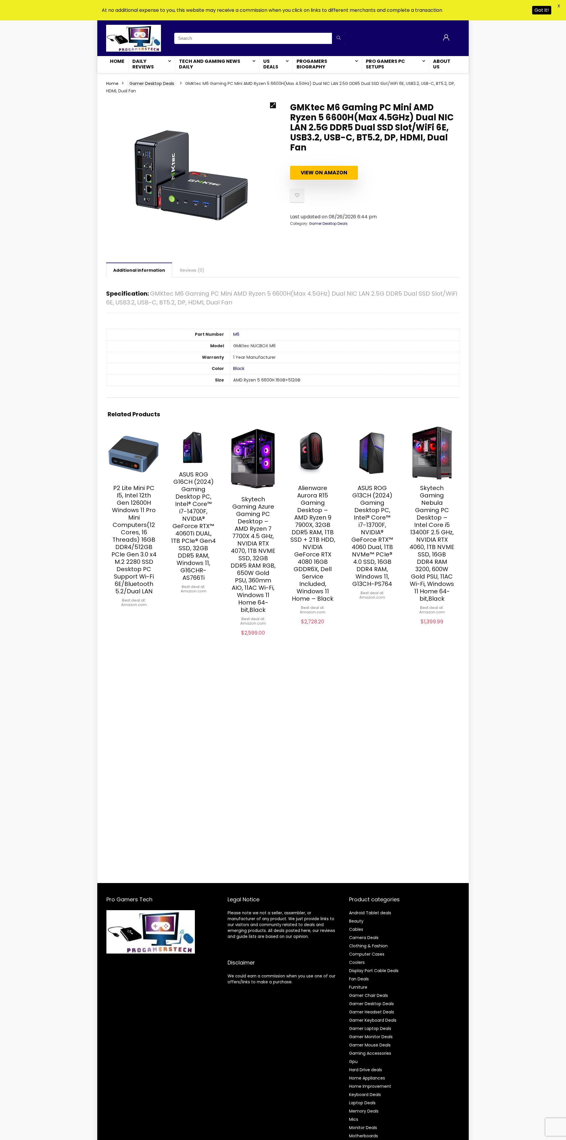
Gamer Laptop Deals (370, 1028)
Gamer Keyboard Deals (372, 1020)
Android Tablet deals (370, 913)
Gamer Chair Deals (368, 995)
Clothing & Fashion (368, 946)
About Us (441, 64)
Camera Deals (364, 938)
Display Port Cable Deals (374, 971)
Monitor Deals (363, 1128)
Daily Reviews (143, 64)
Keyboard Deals (365, 1095)
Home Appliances (367, 1078)
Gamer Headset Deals (371, 1012)
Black (238, 368)
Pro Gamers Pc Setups (385, 64)
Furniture (358, 987)
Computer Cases (366, 954)
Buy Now (134, 614)
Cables (356, 929)
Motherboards (363, 1136)
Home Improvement (370, 1086)
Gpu (353, 1061)
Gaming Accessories (370, 1053)
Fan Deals (359, 979)
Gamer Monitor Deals (371, 1037)
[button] (273, 105)
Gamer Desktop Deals (151, 83)
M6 (236, 334)
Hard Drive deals (365, 1070)
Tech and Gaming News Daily (209, 64)
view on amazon (324, 172)
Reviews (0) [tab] (192, 270)
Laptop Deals (362, 1103)
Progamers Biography (312, 64)
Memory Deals (364, 1111)
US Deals (270, 64)
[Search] (338, 38)
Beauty (356, 921)
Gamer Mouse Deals (370, 1045)
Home (117, 61)
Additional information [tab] (139, 270)
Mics (353, 1119)
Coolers (357, 962)
